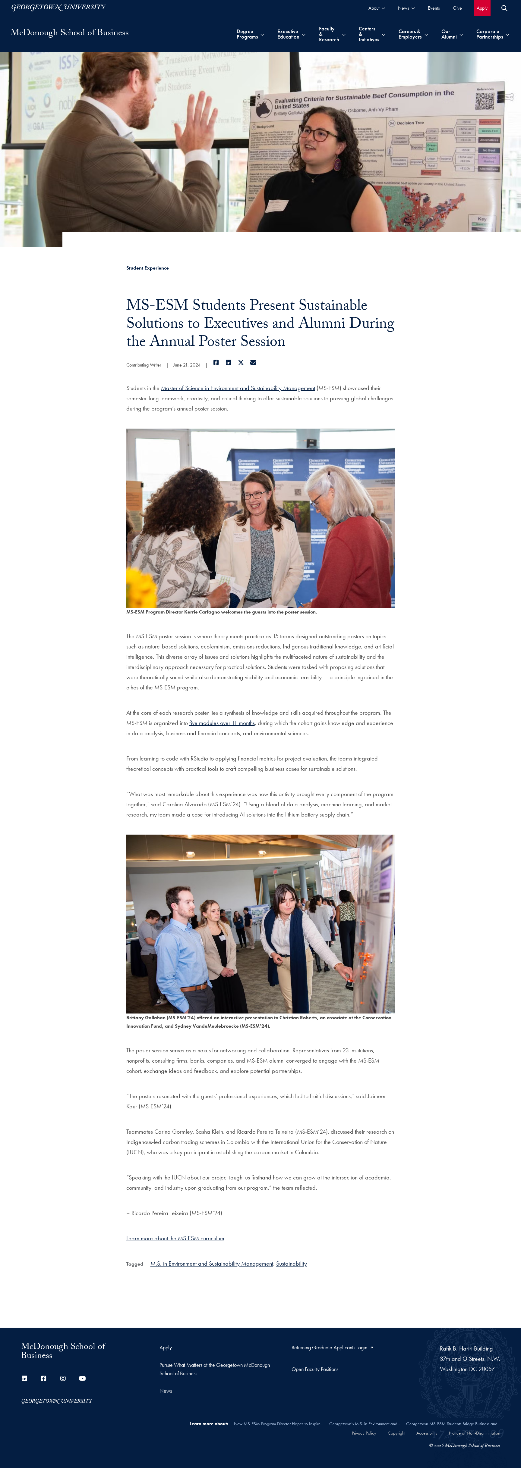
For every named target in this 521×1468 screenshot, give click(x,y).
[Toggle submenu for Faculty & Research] (344, 34)
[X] (241, 363)
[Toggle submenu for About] (383, 8)
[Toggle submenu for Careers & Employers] (426, 34)
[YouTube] (82, 1378)
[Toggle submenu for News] (413, 8)
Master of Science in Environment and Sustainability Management (238, 388)
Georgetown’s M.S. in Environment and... (364, 1424)
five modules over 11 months (222, 723)
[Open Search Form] (504, 8)
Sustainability (291, 1263)
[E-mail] (253, 363)
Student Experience (147, 268)
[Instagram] (63, 1378)
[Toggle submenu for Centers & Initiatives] (383, 34)
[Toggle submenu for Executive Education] (304, 34)
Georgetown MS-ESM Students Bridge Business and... (453, 1424)
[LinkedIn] (228, 363)
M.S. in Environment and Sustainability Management (211, 1263)
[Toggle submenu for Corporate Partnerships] (507, 34)
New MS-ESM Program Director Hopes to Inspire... (278, 1424)
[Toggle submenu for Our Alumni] (461, 34)
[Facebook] (216, 363)
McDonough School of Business (70, 34)
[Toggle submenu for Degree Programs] (262, 34)
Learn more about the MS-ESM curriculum (175, 1238)
